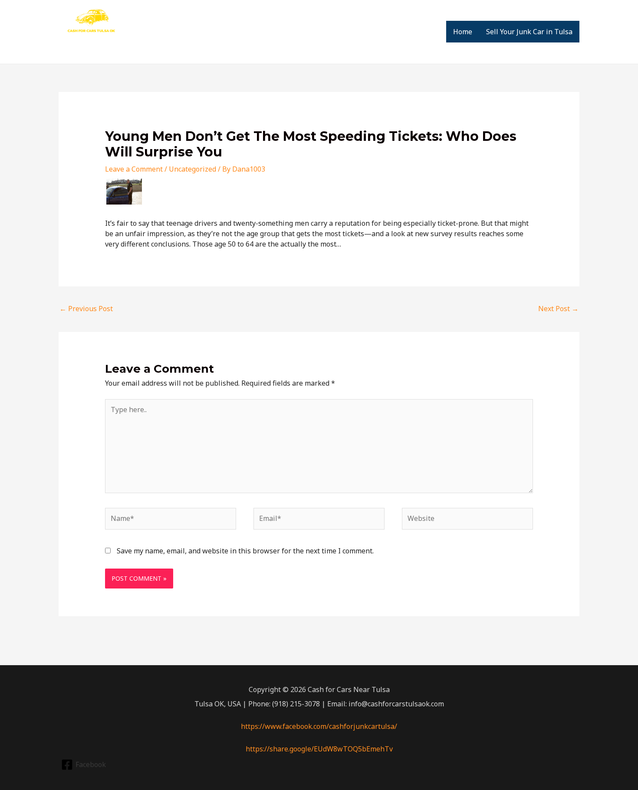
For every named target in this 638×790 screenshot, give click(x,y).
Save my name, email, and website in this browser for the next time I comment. (245, 551)
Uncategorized (192, 169)
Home (462, 31)
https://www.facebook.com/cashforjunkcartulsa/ (319, 726)
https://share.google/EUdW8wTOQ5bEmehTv (319, 749)
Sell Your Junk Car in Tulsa (529, 31)
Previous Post (86, 308)
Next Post (558, 308)
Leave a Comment (134, 169)
